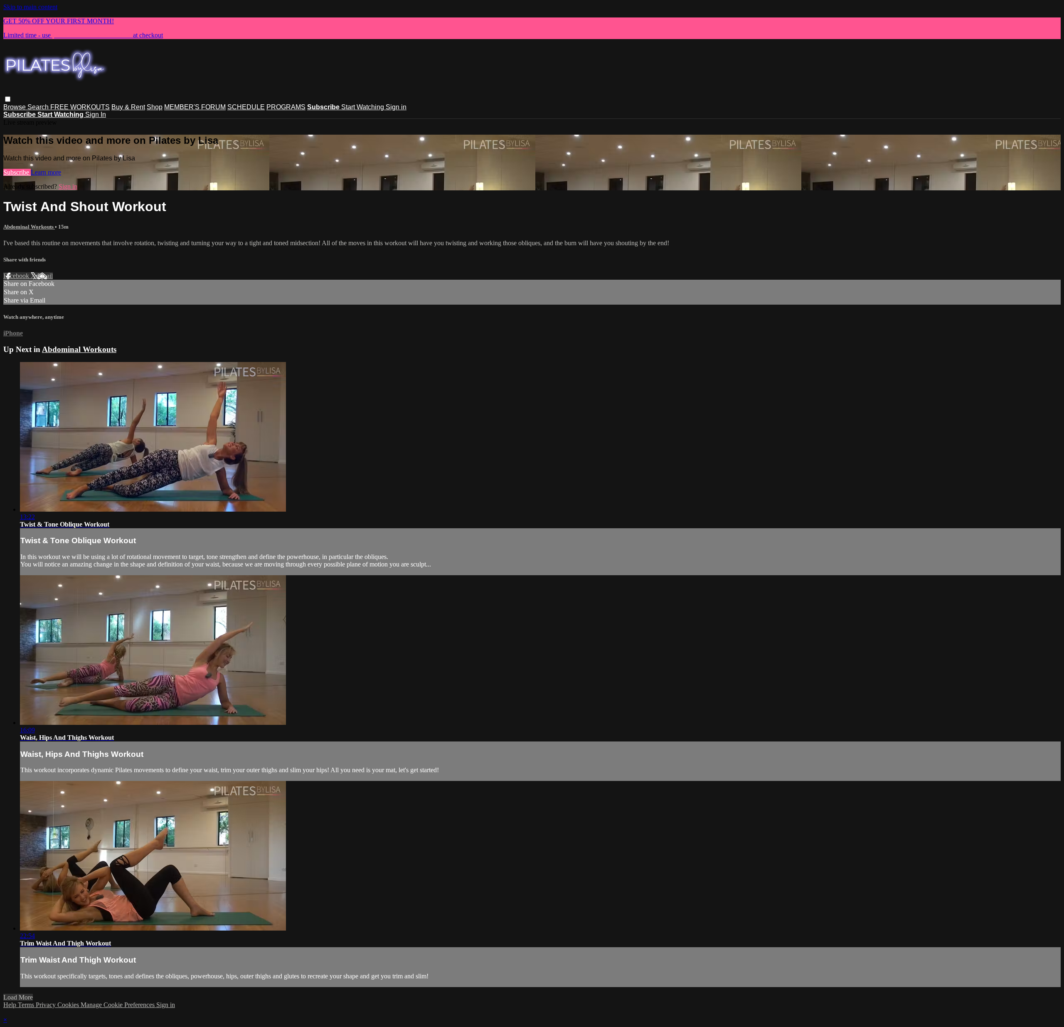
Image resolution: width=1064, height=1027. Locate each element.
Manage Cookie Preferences (118, 1004)
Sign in (396, 107)
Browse (15, 107)
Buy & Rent (128, 107)
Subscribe (17, 172)
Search (38, 107)
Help (10, 1004)
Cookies (69, 1004)
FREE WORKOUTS (80, 107)
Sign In (95, 114)
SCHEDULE (246, 107)
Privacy (46, 1004)
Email (45, 275)
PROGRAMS (285, 107)
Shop (155, 107)
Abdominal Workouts (29, 227)
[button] (7, 99)
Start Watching (363, 107)
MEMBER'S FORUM (195, 107)
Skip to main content (30, 6)
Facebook (17, 275)
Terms (27, 1004)
